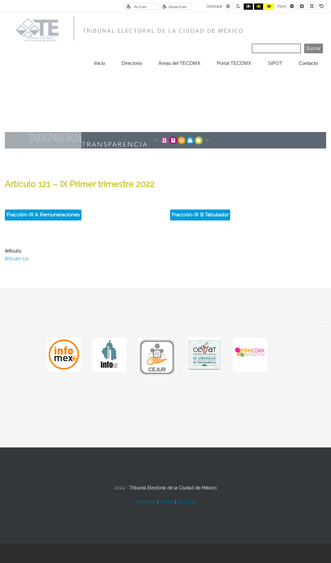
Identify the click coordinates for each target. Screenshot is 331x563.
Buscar (313, 48)
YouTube (186, 501)
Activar (140, 7)
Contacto (308, 63)
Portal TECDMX (234, 63)
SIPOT (275, 63)
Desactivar (177, 7)
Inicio (99, 63)
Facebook (145, 501)
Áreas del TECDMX (179, 63)
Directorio (132, 63)
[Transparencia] (127, 30)
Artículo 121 (17, 258)
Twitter (167, 501)
